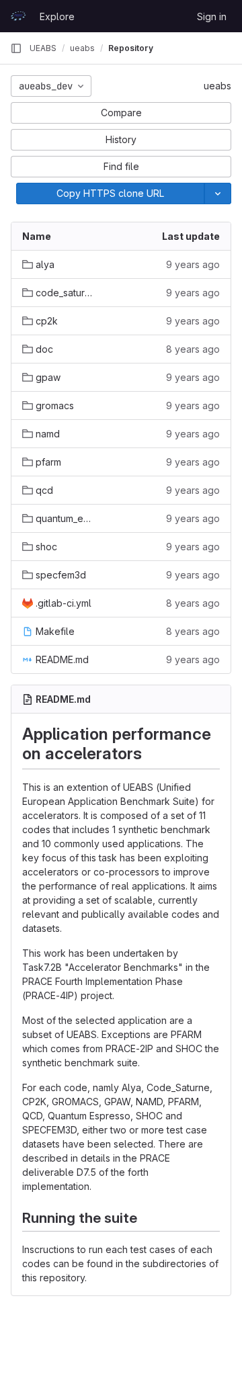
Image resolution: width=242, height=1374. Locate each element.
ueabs (217, 85)
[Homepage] (18, 16)
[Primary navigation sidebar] (16, 48)
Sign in (212, 16)
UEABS (43, 48)
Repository (130, 48)
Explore (57, 16)
